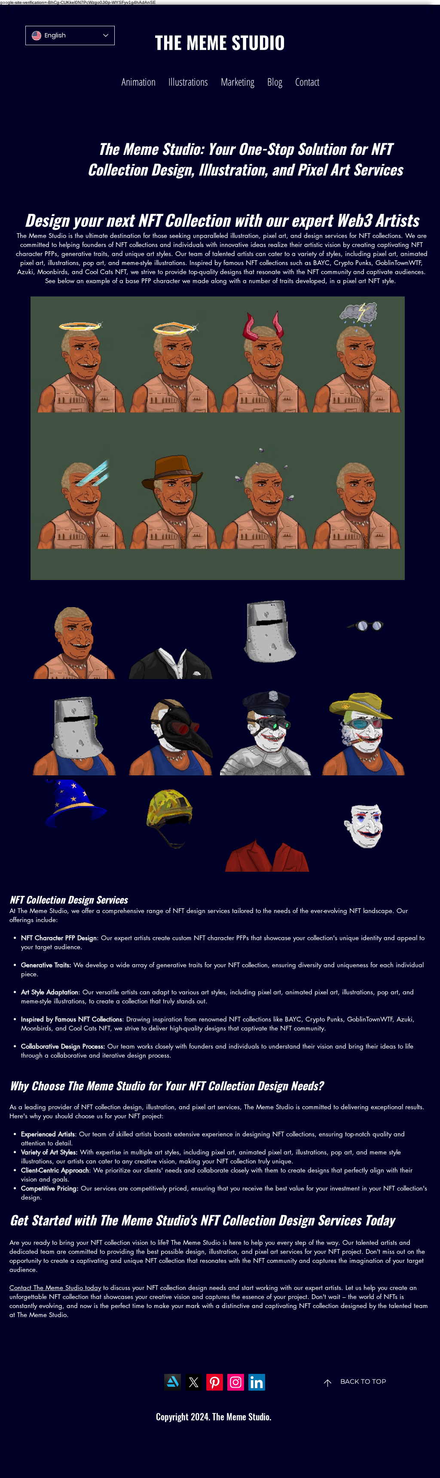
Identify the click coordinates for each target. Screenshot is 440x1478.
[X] (193, 1382)
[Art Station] (172, 1382)
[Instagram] (235, 1382)
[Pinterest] (214, 1382)
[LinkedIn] (256, 1382)
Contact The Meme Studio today (55, 1288)
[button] (138, 81)
